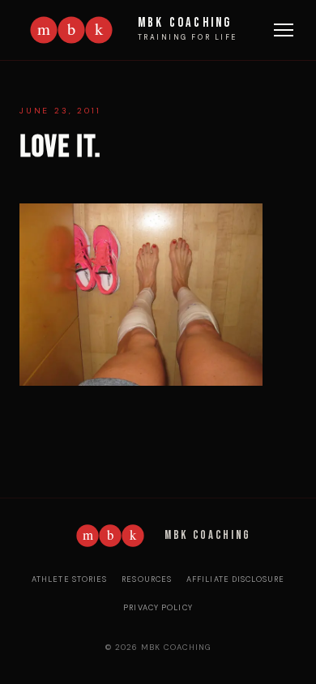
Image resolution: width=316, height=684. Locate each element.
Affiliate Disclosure (235, 579)
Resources (147, 579)
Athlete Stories (70, 579)
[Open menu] (283, 30)
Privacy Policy (158, 608)
